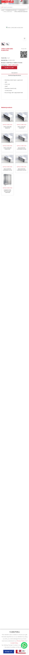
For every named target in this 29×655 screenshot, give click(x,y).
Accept (7, 652)
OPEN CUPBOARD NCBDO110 (7, 127)
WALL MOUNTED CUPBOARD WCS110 (7, 169)
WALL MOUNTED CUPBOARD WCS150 (21, 169)
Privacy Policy (21, 641)
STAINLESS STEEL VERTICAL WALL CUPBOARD (7, 191)
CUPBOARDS (22, 10)
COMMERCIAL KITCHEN (11, 10)
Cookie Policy (14, 643)
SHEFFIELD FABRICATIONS (14, 63)
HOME (2, 10)
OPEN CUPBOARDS (7, 11)
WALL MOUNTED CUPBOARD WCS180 (21, 148)
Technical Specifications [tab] (14, 75)
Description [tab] (14, 73)
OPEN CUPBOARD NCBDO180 (22, 127)
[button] (21, 2)
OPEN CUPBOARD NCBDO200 (7, 148)
